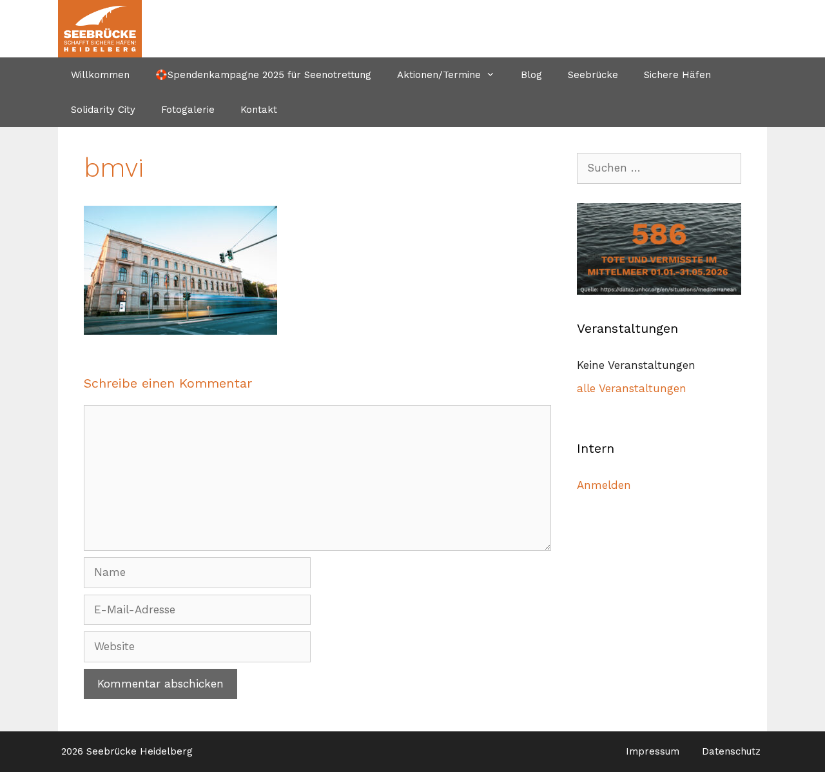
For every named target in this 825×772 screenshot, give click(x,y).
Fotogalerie (188, 109)
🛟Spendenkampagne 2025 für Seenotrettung (263, 75)
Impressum (652, 751)
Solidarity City (103, 109)
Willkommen (100, 75)
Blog (531, 75)
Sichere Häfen (677, 75)
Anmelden (604, 485)
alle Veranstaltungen (631, 388)
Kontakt (258, 109)
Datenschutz (731, 751)
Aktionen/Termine (439, 75)
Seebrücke (593, 75)
